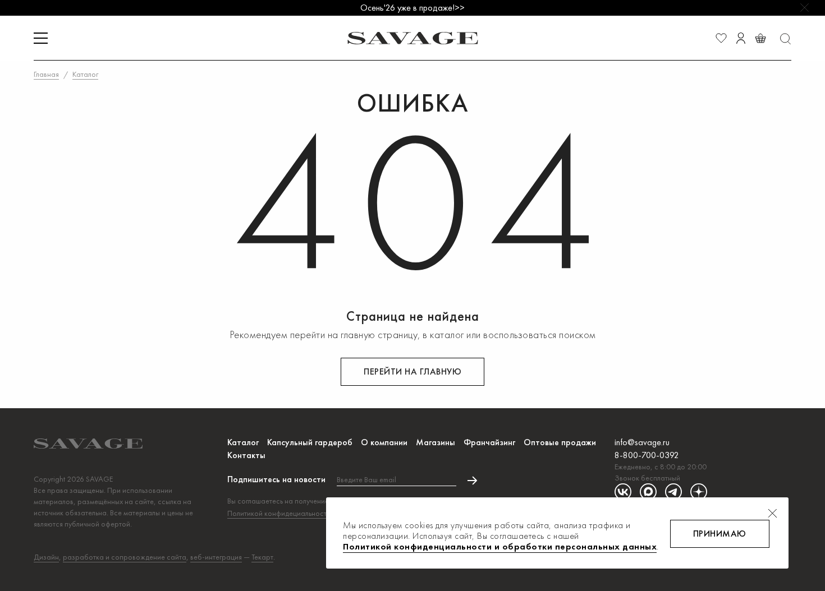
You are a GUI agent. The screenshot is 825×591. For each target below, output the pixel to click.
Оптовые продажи (560, 442)
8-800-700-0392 (647, 455)
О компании (384, 442)
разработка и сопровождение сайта (124, 557)
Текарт (262, 557)
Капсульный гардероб (309, 442)
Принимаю (719, 533)
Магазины (435, 442)
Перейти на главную (412, 371)
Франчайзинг (489, 442)
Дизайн (46, 557)
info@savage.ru (642, 442)
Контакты (246, 455)
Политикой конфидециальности (279, 513)
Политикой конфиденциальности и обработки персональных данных (500, 546)
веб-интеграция (216, 557)
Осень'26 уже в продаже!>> (412, 7)
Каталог (243, 442)
